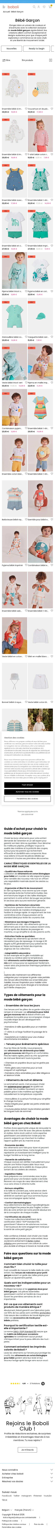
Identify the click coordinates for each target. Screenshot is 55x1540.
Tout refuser (27, 785)
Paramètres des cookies (27, 799)
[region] (27, 768)
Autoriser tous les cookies (27, 792)
